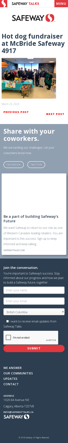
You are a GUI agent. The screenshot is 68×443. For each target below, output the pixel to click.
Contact (11, 384)
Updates (10, 379)
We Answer (12, 368)
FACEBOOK (14, 164)
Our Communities (18, 373)
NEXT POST (55, 114)
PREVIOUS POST (16, 112)
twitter (36, 164)
